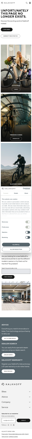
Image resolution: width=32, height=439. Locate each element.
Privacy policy (5, 434)
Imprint (27, 434)
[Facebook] (14, 425)
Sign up (23, 420)
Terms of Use (5, 436)
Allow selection (16, 249)
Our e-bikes (6, 29)
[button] (26, 3)
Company (6, 402)
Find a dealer (8, 277)
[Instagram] (8, 425)
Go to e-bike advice (10, 338)
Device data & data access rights (17, 434)
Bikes (4, 391)
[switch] (27, 227)
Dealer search (8, 354)
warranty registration (10, 36)
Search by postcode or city (9, 268)
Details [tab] (16, 193)
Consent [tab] (5, 193)
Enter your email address (8, 416)
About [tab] (26, 193)
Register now (8, 371)
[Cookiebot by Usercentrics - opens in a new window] (23, 189)
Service (5, 407)
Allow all (16, 244)
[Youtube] (11, 425)
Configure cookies (13, 436)
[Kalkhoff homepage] (8, 3)
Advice (5, 397)
